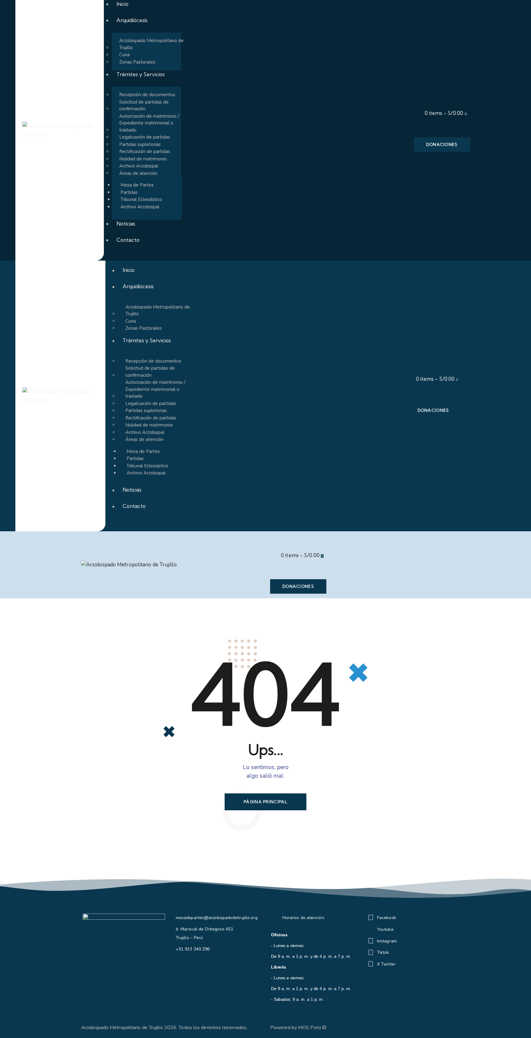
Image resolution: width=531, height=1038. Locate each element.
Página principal (265, 801)
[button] (272, 540)
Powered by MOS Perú (295, 1027)
